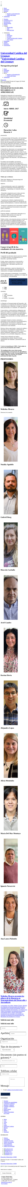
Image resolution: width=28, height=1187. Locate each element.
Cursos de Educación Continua (14, 38)
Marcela (8, 570)
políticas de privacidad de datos (15, 1090)
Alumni (5, 42)
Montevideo (10, 27)
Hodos (5, 1130)
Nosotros (6, 11)
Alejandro (7, 728)
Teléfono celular (9, 1070)
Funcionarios (7, 45)
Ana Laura (9, 939)
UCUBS (9, 37)
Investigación (7, 22)
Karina (6, 675)
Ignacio (8, 886)
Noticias (6, 1138)
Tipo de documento (11, 1046)
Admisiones (7, 16)
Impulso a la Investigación (13, 13)
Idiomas (6, 1127)
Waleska (7, 409)
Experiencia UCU (8, 20)
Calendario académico (9, 1103)
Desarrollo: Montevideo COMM (9, 1157)
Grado (8, 34)
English (5, 24)
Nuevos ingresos (8, 1143)
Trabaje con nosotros (9, 1142)
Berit (5, 1129)
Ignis (5, 1123)
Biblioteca (6, 1110)
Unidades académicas (9, 1106)
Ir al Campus (4, 1183)
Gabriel (6, 517)
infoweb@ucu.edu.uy (6, 1182)
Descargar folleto (18, 281)
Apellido (5, 1033)
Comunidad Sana (8, 1145)
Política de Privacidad (9, 1146)
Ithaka (5, 1119)
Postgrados (6, 9)
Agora (5, 1122)
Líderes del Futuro (11, 15)
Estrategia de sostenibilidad (10, 1102)
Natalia (7, 464)
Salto (8, 28)
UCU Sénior (10, 39)
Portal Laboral (7, 1109)
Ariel (6, 623)
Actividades (7, 1139)
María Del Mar (11, 833)
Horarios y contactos (9, 1105)
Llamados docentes (8, 1140)
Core (5, 1121)
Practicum (6, 1132)
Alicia (7, 781)
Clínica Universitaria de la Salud (9, 1112)
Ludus (5, 1125)
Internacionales (7, 23)
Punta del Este (10, 30)
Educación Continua (9, 1126)
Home (5, 8)
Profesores (6, 44)
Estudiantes (6, 41)
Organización (7, 1038)
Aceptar (13, 1090)
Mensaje (5, 1085)
